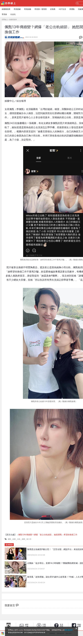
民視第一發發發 (41, 9)
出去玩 (13, 14)
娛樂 (14, 539)
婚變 (23, 539)
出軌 (18, 539)
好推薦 (52, 9)
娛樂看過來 (6, 9)
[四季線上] (8, 3)
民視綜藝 (27, 9)
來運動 (72, 9)
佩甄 (9, 539)
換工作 (28, 539)
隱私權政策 (69, 630)
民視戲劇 (17, 9)
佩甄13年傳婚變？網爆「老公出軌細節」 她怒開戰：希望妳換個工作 (47, 534)
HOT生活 (62, 9)
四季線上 (5, 19)
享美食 (4, 14)
